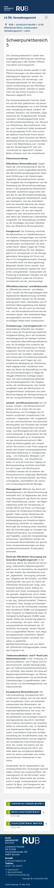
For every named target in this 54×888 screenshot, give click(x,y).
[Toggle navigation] (46, 17)
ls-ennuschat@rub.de (15, 860)
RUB (11, 24)
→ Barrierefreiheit (13, 872)
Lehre (27, 31)
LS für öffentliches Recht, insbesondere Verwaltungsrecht (24, 27)
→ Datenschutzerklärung (17, 874)
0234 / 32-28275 (13, 866)
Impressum (12, 869)
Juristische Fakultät (25, 24)
